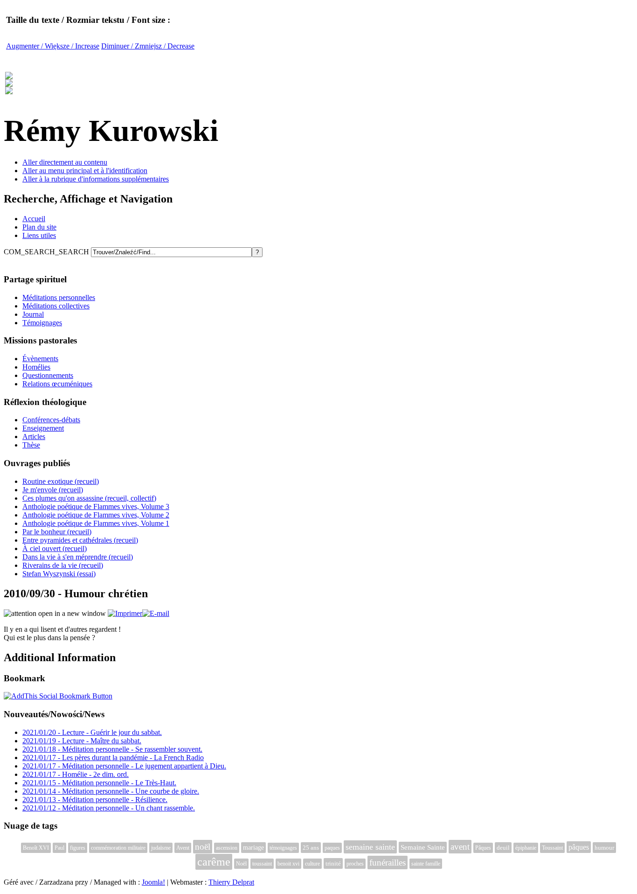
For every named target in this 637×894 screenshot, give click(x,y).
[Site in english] (9, 89)
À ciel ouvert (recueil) (54, 548)
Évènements (40, 359)
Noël (241, 863)
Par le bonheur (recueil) (56, 532)
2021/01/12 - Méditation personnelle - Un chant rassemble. (108, 808)
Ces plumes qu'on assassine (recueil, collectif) (89, 498)
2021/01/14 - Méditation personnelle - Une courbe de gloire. (110, 791)
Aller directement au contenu (64, 162)
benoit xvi (288, 863)
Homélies (36, 367)
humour (604, 847)
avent (460, 847)
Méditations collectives (56, 306)
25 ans (311, 847)
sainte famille (425, 863)
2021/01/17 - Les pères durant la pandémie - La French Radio (113, 757)
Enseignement (43, 428)
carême (213, 862)
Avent (182, 848)
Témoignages (42, 323)
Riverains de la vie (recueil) (62, 565)
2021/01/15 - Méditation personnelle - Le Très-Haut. (99, 783)
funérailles (387, 862)
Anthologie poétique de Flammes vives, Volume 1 (95, 523)
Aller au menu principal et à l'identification (84, 171)
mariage (253, 847)
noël (202, 847)
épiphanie (525, 848)
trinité (333, 863)
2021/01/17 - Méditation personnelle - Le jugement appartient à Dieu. (124, 766)
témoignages (283, 848)
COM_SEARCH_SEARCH (47, 252)
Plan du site (39, 227)
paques (332, 848)
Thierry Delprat (231, 882)
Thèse (31, 445)
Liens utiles (39, 235)
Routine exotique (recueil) (60, 481)
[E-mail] (155, 613)
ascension (226, 848)
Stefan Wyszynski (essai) (59, 574)
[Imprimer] (125, 613)
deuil (503, 847)
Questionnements (47, 375)
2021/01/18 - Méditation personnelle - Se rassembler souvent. (112, 749)
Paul (59, 848)
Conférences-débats (51, 420)
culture (312, 863)
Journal (33, 314)
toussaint (262, 863)
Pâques (483, 848)
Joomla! (153, 882)
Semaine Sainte (423, 847)
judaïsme (161, 848)
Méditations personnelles (58, 297)
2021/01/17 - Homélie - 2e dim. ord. (75, 774)
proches (355, 863)
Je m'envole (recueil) (52, 490)
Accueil (33, 219)
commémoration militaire (118, 848)
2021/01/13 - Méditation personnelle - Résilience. (94, 799)
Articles (33, 436)
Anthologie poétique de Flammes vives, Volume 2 (95, 515)
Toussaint (552, 848)
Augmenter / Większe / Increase (52, 46)
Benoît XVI (36, 848)
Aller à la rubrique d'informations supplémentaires (95, 179)
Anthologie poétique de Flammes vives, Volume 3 (95, 506)
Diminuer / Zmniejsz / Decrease (147, 46)
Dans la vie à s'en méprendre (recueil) (77, 557)
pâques (578, 847)
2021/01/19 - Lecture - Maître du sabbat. (81, 741)
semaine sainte (370, 847)
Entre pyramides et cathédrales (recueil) (80, 540)
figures (77, 848)
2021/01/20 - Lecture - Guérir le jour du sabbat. (92, 732)
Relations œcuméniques (57, 384)
